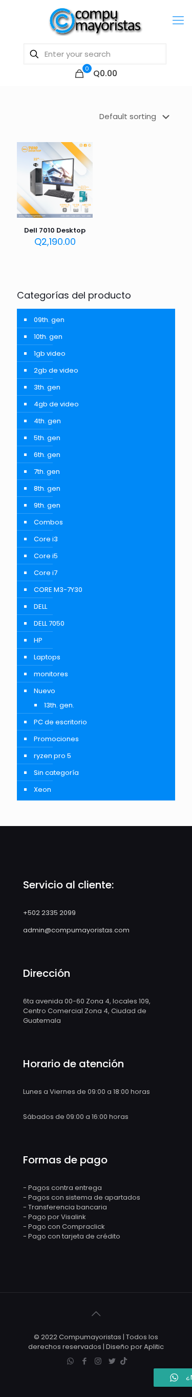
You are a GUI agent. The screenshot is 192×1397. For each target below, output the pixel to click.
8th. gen (47, 488)
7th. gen (47, 471)
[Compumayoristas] (96, 20)
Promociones (56, 739)
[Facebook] (84, 1361)
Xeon (42, 789)
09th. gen (49, 320)
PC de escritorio (60, 722)
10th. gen (48, 336)
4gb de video (56, 404)
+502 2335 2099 (49, 913)
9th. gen (47, 505)
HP (38, 640)
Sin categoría (56, 772)
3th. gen (47, 387)
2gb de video (56, 370)
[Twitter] (111, 1361)
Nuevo (44, 691)
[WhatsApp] (70, 1361)
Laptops (47, 657)
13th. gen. (59, 705)
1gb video (50, 353)
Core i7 (45, 573)
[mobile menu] (178, 20)
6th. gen (47, 455)
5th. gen (47, 438)
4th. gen (47, 421)
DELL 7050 (49, 623)
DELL (40, 606)
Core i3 (46, 539)
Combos (48, 522)
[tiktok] (123, 1361)
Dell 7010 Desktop (55, 230)
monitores (51, 674)
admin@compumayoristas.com (76, 930)
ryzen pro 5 (52, 756)
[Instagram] (98, 1361)
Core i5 (46, 556)
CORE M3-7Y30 (58, 589)
